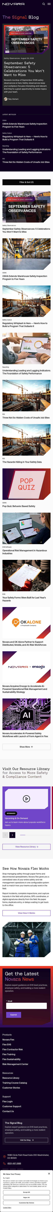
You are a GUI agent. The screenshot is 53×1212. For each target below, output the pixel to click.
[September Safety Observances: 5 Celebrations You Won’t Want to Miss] (26, 39)
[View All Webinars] (26, 807)
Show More (25, 747)
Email (9, 1001)
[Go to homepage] (13, 3)
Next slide (12, 835)
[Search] (42, 4)
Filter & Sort (25, 182)
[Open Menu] (49, 4)
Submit (13, 1015)
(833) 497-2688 (14, 1163)
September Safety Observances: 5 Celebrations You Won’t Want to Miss (24, 69)
